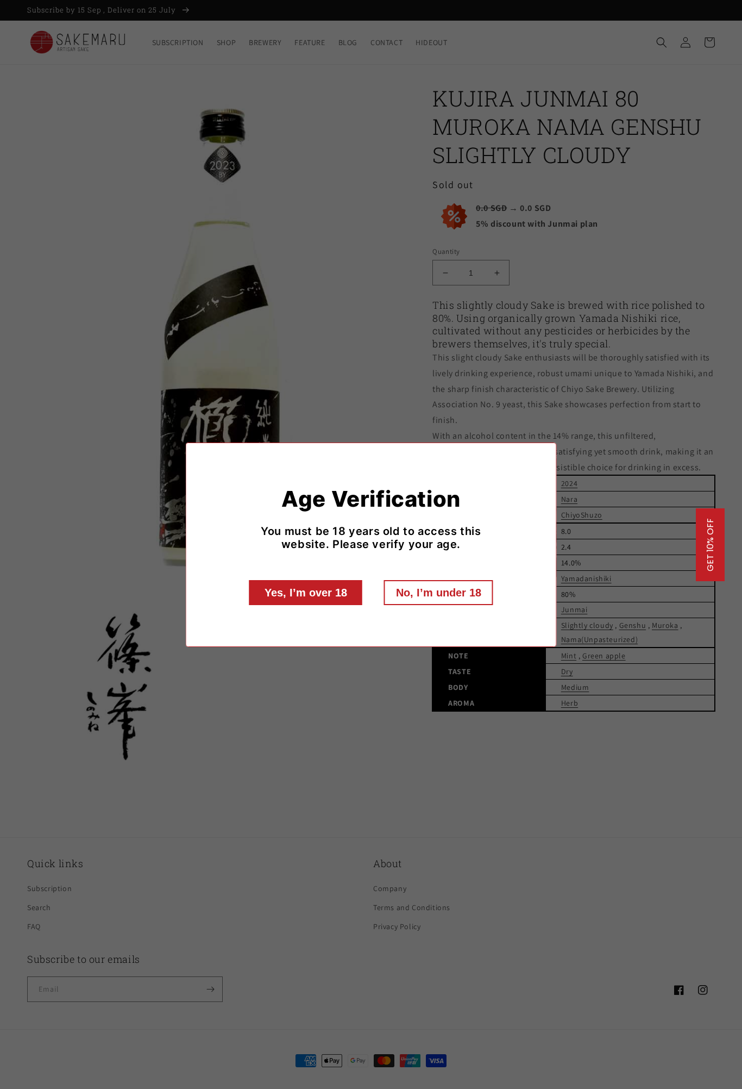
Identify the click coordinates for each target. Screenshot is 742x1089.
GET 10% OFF (710, 544)
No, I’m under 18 (438, 593)
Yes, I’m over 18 (306, 593)
